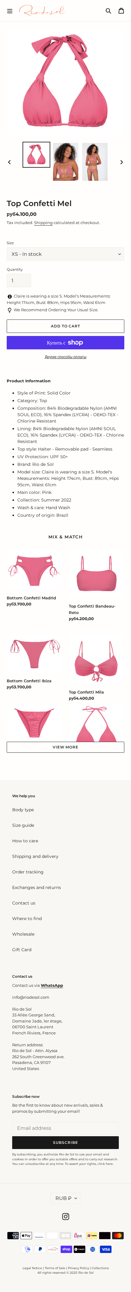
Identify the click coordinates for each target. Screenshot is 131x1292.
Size (10, 243)
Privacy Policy (79, 1268)
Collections (100, 1268)
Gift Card (21, 949)
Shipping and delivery (35, 856)
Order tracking (28, 872)
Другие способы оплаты (66, 357)
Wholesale (23, 934)
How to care (25, 841)
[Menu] (9, 10)
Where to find (27, 918)
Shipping (43, 222)
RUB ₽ (63, 1198)
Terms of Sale (55, 1268)
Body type (23, 809)
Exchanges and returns (36, 887)
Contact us (23, 903)
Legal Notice (32, 1268)
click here (105, 1164)
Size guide (23, 825)
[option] (36, 154)
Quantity (15, 269)
